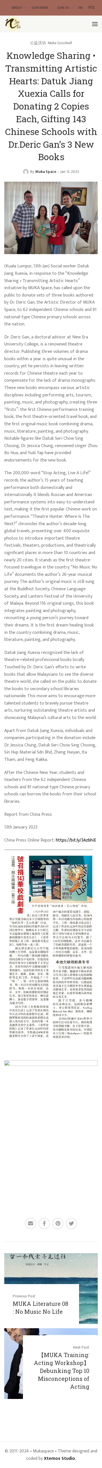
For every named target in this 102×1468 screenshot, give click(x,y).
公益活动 (38, 43)
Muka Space (45, 171)
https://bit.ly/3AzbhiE (76, 840)
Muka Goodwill (60, 43)
